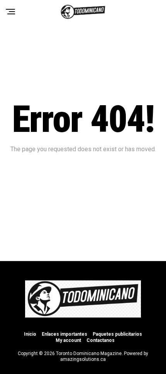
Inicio (30, 334)
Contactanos (100, 340)
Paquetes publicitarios (117, 334)
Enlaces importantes (64, 334)
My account (68, 340)
